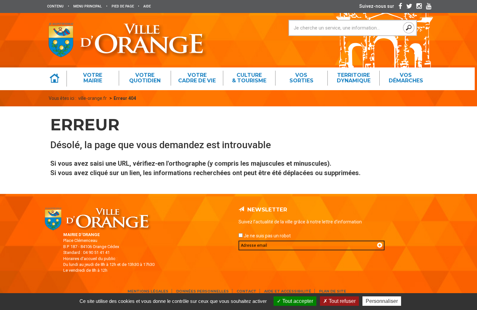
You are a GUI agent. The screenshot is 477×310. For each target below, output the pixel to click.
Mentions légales (148, 291)
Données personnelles (202, 291)
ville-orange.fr (92, 98)
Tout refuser (341, 301)
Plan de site (332, 291)
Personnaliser (382, 301)
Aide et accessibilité (287, 291)
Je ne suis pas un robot (267, 235)
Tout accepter (297, 301)
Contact (246, 291)
